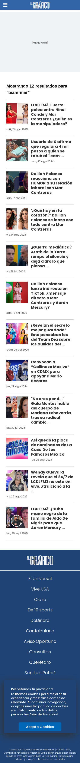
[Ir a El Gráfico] (40, 5)
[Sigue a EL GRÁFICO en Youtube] (44, 743)
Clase (40, 599)
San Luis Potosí (40, 673)
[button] (5, 4)
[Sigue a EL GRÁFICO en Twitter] (38, 743)
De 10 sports (40, 610)
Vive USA (40, 589)
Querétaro (40, 662)
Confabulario (40, 631)
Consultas (40, 652)
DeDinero (40, 620)
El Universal (40, 579)
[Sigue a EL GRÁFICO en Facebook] (35, 743)
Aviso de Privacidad (43, 714)
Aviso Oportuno (40, 641)
